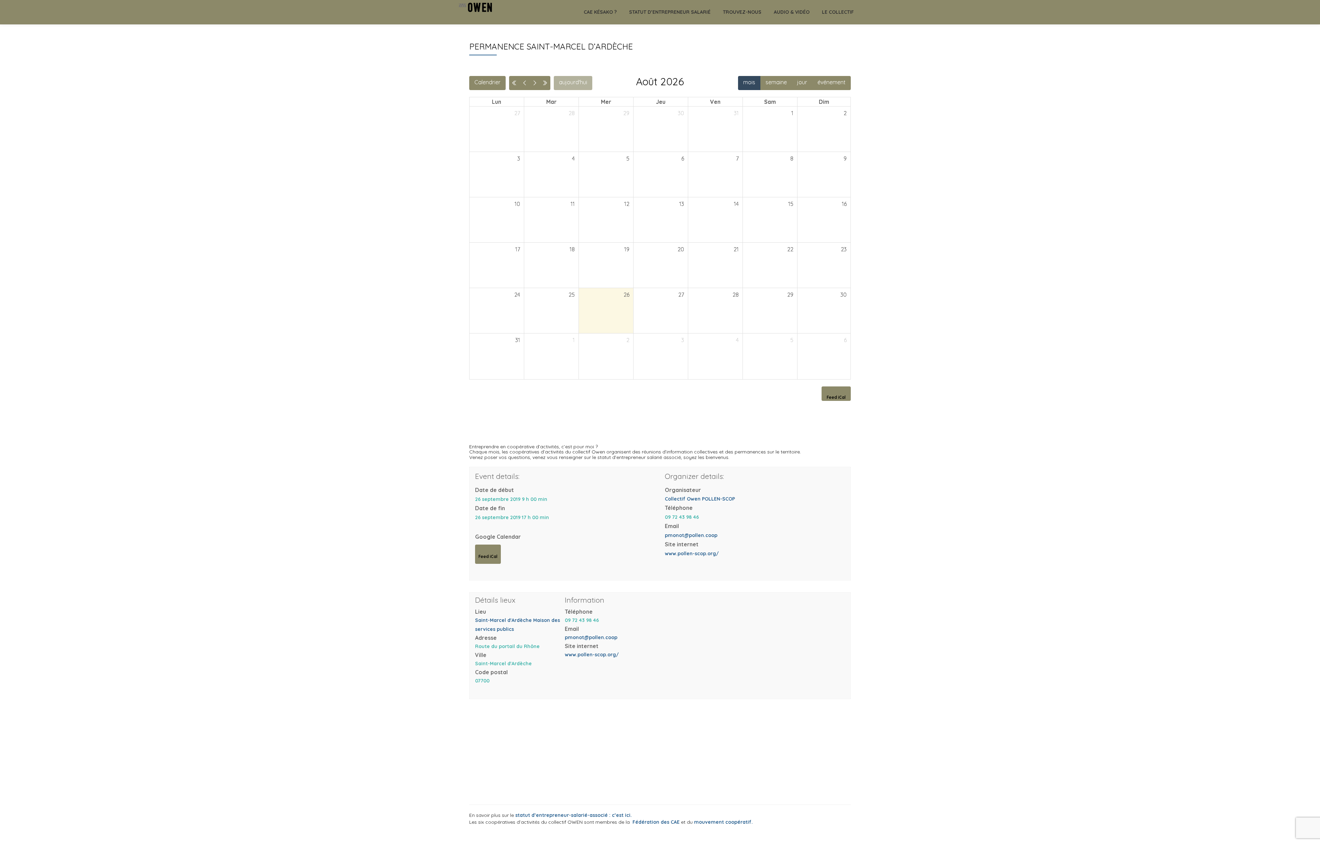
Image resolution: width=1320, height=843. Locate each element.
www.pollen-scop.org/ (692, 553)
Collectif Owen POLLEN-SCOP (700, 499)
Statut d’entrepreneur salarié (670, 12)
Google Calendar (498, 536)
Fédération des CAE (655, 822)
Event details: (497, 476)
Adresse (486, 637)
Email (672, 526)
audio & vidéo (792, 12)
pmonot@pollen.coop (691, 535)
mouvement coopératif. (723, 822)
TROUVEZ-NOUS (742, 12)
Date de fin (490, 508)
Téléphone (679, 507)
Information (584, 600)
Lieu (480, 611)
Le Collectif (838, 12)
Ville (480, 655)
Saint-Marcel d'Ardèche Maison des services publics (517, 624)
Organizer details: (694, 476)
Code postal (491, 672)
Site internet (681, 544)
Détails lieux (495, 600)
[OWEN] (477, 12)
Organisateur (683, 489)
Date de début (494, 489)
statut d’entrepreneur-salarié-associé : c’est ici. (573, 815)
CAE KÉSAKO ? (600, 12)
